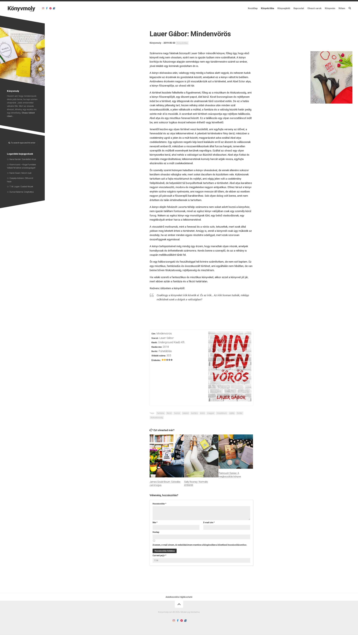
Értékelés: (156, 360)
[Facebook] (46, 8)
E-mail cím (209, 522)
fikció (169, 413)
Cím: (153, 334)
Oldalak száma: (158, 356)
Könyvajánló (283, 8)
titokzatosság (157, 417)
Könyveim (330, 8)
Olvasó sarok (314, 8)
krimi (202, 413)
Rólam (342, 8)
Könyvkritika (267, 8)
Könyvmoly (155, 43)
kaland (186, 413)
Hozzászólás (159, 504)
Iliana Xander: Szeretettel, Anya (23, 159)
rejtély (231, 413)
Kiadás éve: (156, 347)
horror (177, 413)
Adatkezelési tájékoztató (179, 597)
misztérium (222, 413)
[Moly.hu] (54, 8)
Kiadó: (154, 342)
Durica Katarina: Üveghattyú (22, 192)
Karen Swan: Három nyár (21, 173)
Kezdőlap (253, 8)
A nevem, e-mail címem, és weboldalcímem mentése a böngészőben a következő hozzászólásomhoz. (200, 545)
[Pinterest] (50, 8)
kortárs (194, 413)
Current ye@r (159, 555)
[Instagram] (43, 8)
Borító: (154, 351)
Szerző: (155, 338)
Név (155, 522)
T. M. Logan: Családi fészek (21, 186)
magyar (210, 413)
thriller (239, 413)
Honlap (156, 532)
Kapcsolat (299, 8)
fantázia (160, 413)
